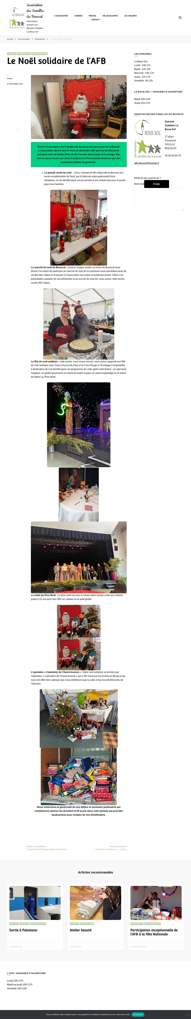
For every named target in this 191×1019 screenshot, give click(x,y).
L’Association (61, 16)
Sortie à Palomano (23, 930)
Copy (156, 184)
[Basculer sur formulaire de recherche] (180, 17)
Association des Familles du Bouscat (35, 11)
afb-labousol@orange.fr (146, 163)
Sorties (24, 923)
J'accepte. (138, 1014)
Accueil (12, 53)
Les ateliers (130, 16)
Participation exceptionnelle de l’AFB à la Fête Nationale (154, 932)
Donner (78, 16)
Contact (95, 20)
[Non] (187, 1014)
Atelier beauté (80, 930)
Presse (92, 16)
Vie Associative (110, 16)
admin (10, 78)
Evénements (23, 53)
